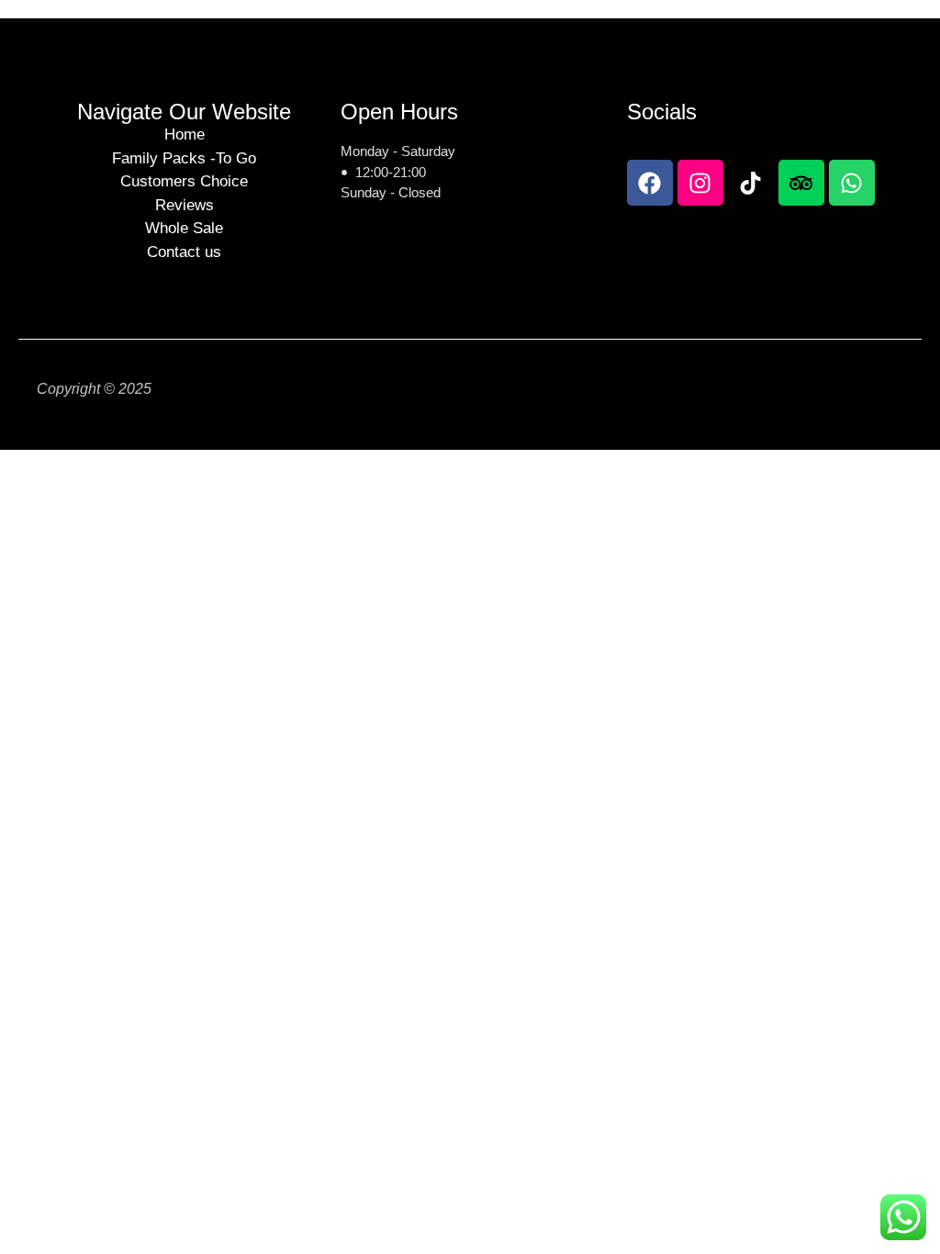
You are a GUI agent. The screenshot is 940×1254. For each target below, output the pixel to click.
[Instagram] (700, 183)
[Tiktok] (751, 183)
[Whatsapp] (852, 183)
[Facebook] (650, 183)
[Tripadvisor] (801, 183)
